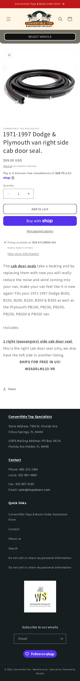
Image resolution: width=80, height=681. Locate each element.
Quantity (8, 185)
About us (15, 538)
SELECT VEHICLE (40, 37)
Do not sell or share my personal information (40, 558)
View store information (23, 254)
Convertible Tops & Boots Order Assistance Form (38, 516)
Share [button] (12, 389)
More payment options (40, 231)
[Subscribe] (61, 639)
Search (13, 548)
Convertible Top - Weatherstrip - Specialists (37, 669)
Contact (14, 529)
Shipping (7, 166)
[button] (8, 19)
